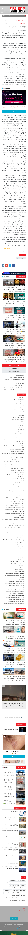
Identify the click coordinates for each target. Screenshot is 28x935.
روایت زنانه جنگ (21, 579)
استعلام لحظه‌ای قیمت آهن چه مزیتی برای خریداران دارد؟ (11, 850)
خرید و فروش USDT (21, 880)
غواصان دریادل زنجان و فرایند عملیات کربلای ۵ (16, 525)
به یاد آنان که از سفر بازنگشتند (19, 434)
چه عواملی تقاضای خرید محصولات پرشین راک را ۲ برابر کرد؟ (10, 831)
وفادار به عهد (22, 535)
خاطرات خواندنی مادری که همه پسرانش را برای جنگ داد (14, 509)
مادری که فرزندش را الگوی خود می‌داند (17, 459)
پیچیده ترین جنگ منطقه (20, 438)
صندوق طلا (23, 895)
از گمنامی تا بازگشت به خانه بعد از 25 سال (17, 593)
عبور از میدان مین (21, 443)
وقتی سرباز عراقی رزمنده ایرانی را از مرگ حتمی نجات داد (14, 513)
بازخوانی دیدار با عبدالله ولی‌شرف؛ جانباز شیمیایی (16, 601)
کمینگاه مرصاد (21, 397)
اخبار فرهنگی (18, 20)
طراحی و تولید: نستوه (13, 928)
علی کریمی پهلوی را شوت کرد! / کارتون (17, 377)
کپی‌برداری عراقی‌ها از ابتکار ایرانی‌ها (18, 483)
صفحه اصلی (24, 20)
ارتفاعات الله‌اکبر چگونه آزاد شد (19, 517)
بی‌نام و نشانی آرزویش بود (19, 542)
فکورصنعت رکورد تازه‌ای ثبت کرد (12, 868)
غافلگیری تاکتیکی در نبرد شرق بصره (18, 410)
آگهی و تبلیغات (7, 5)
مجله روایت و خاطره (21, 258)
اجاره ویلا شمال (10, 883)
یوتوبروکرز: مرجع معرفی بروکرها (18, 898)
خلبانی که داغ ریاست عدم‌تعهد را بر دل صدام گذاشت (15, 573)
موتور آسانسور (12, 880)
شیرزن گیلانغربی (21, 577)
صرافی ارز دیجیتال (7, 893)
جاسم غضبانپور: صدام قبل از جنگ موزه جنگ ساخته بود (14, 501)
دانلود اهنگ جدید (7, 898)
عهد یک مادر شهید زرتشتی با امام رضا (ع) (17, 449)
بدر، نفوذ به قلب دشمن (20, 427)
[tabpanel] (14, 697)
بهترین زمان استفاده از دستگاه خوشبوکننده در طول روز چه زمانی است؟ (10, 824)
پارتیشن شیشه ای (15, 895)
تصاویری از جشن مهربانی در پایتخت (18, 385)
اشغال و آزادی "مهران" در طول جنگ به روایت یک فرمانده (14, 493)
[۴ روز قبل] (22, 838)
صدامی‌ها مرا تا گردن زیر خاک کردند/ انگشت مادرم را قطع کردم (13, 497)
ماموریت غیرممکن (21, 557)
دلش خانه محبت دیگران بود (19, 544)
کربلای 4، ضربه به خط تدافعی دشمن (18, 419)
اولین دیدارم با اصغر (20, 537)
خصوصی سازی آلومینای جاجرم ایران (12, 855)
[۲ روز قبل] (22, 813)
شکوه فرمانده (22, 555)
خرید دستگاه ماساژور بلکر (20, 883)
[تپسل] (3, 88)
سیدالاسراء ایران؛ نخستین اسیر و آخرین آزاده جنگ (15, 589)
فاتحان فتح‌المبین (21, 559)
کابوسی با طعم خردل (20, 407)
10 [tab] (5, 717)
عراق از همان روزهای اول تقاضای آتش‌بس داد (16, 561)
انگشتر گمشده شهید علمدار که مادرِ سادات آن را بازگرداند (14, 491)
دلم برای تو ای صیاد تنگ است (19, 565)
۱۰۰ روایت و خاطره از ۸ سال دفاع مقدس (17, 451)
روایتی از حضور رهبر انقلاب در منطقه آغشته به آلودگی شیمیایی (13, 465)
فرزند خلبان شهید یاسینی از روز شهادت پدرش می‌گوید (15, 533)
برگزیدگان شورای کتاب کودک (19, 383)
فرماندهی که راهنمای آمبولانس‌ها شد (17, 476)
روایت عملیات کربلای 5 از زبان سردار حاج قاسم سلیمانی (14, 583)
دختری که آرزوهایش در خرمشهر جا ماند (17, 503)
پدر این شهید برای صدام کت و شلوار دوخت (17, 485)
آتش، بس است (21, 405)
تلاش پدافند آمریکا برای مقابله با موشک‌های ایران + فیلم (14, 704)
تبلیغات (23, 912)
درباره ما (23, 908)
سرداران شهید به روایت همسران (18, 499)
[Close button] (27, 930)
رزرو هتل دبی (22, 900)
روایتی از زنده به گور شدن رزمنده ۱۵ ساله (17, 487)
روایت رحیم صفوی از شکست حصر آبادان (17, 417)
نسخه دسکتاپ (14, 919)
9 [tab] (7, 717)
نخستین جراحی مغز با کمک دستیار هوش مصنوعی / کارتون (14, 387)
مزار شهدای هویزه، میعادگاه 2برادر (18, 553)
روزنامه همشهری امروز (23, 5)
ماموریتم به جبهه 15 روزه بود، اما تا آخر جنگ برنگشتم (15, 581)
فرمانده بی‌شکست (21, 549)
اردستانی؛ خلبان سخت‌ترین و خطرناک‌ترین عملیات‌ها (15, 591)
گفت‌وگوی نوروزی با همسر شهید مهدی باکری (16, 595)
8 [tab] (9, 717)
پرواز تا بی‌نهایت (21, 515)
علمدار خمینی (22, 421)
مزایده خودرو (12, 888)
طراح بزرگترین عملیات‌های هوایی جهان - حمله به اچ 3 (15, 597)
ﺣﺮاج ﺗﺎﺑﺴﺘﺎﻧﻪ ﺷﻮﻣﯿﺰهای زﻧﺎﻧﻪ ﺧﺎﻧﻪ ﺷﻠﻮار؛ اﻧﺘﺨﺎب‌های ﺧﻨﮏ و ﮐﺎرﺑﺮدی (11, 818)
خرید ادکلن (23, 885)
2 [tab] (19, 717)
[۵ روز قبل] (22, 851)
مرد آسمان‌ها (22, 551)
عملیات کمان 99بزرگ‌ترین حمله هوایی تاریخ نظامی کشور (14, 575)
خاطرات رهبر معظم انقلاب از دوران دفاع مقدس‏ (16, 531)
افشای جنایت (22, 423)
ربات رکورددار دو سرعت (20, 375)
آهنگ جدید (15, 890)
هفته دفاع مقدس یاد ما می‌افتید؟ (18, 523)
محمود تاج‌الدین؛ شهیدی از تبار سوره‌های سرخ (16, 472)
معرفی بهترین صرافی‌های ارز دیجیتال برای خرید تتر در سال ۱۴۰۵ (11, 837)
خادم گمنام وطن (21, 567)
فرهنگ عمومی (22, 23)
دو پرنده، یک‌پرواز (21, 425)
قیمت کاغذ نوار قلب (14, 811)
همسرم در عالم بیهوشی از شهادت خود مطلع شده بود (15, 507)
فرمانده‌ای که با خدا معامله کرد (19, 399)
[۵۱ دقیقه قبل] (14, 693)
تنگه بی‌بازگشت (21, 412)
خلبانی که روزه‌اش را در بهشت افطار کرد (17, 478)
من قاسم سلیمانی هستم (20, 489)
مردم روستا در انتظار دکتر (20, 403)
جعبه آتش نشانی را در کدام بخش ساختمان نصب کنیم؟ (11, 843)
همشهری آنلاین (17, 9)
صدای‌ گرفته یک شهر (20, 401)
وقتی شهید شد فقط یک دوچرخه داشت (17, 470)
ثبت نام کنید (14, 111)
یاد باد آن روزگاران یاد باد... (19, 571)
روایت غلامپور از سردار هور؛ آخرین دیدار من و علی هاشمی (14, 481)
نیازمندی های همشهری (15, 5)
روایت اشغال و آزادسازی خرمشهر (18, 429)
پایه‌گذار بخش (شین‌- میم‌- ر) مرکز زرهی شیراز (16, 599)
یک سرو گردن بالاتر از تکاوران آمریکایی (17, 563)
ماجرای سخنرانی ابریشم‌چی (19, 569)
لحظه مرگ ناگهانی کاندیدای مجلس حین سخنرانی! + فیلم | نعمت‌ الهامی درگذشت (11, 728)
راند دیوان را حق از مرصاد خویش (18, 432)
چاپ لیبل (23, 893)
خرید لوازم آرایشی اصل (14, 885)
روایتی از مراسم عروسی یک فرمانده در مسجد (16, 457)
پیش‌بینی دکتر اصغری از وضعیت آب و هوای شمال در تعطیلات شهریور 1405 (10, 862)
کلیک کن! (14, 757)
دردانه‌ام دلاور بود (21, 436)
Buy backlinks (16, 893)
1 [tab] (21, 717)
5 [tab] (14, 717)
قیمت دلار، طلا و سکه (21, 910)
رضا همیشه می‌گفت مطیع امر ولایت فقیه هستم (16, 495)
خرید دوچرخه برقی (7, 890)
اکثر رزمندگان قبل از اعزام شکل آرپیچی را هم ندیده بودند (14, 505)
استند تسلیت (22, 890)
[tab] (14, 365)
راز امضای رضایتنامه (21, 546)
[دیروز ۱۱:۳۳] (22, 729)
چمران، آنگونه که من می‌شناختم (18, 511)
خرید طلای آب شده (21, 888)
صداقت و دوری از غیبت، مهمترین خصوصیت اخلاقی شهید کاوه (13, 474)
